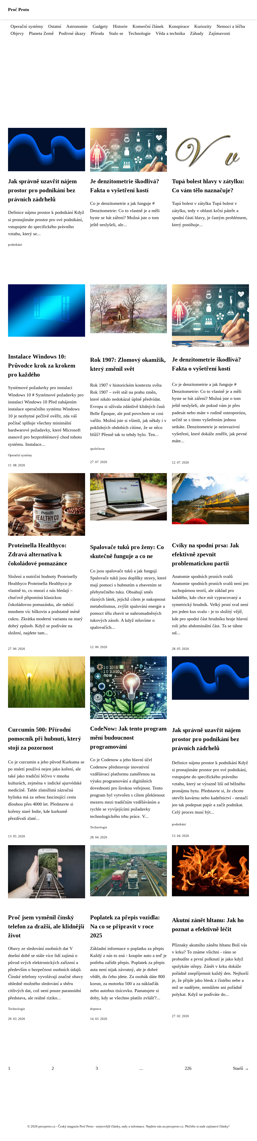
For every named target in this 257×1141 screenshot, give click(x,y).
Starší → (241, 1068)
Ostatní (54, 26)
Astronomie (77, 26)
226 (188, 1068)
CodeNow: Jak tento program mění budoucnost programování (128, 737)
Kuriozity (203, 26)
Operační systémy (27, 26)
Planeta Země (41, 33)
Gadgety (100, 26)
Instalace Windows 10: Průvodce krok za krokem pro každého (41, 365)
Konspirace (179, 26)
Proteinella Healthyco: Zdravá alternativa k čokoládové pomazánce (37, 554)
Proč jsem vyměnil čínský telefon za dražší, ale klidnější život (46, 926)
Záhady (197, 33)
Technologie (139, 33)
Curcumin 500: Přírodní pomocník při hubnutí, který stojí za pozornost (44, 738)
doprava (95, 1009)
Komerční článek (148, 26)
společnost (97, 449)
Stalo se (116, 33)
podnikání (15, 244)
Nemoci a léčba (231, 26)
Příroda (97, 33)
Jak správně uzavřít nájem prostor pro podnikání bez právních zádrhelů (42, 190)
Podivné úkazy (72, 33)
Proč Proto (18, 9)
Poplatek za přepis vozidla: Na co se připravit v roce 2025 (125, 926)
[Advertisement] (128, 74)
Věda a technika (170, 33)
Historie (120, 26)
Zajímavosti (219, 33)
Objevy (17, 33)
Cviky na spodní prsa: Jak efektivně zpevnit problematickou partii (205, 554)
